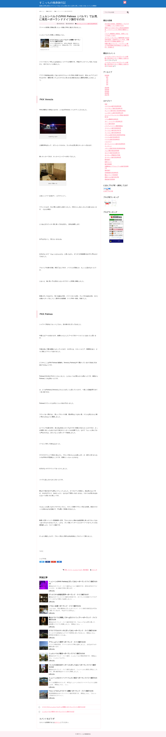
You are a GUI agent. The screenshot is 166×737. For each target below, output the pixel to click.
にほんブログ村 (108, 191)
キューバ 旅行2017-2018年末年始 (115, 110)
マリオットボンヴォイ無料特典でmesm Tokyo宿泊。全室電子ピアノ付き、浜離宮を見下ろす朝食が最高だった (117, 39)
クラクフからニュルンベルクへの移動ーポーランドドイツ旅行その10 (63, 707)
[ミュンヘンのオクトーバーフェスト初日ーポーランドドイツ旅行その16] (43, 681)
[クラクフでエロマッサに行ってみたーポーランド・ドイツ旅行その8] (43, 634)
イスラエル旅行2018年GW (113, 106)
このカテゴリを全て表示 (116, 237)
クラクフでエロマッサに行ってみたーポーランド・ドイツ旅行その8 (72, 630)
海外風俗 (86, 570)
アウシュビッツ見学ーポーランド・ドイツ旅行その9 (67, 642)
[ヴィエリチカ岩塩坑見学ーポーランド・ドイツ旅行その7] (43, 598)
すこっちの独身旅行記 (52, 2)
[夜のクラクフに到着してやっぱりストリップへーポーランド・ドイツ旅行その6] (43, 621)
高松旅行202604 (110, 179)
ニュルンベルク (77, 570)
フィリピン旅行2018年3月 (113, 132)
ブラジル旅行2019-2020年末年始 (115, 135)
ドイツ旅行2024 (110, 123)
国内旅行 (107, 159)
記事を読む (52, 590)
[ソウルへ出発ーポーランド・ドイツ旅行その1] (43, 609)
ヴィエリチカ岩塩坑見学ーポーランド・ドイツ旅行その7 (69, 594)
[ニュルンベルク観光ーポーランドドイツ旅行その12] (43, 657)
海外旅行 (107, 170)
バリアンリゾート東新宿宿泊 (114, 126)
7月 (107, 79)
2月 (107, 84)
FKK (65, 570)
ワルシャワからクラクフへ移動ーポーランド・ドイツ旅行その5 (71, 691)
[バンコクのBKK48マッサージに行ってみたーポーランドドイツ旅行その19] (43, 668)
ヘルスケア (108, 141)
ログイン (57, 722)
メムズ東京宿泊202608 (112, 150)
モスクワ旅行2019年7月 (112, 153)
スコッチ (94, 570)
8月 (107, 77)
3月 (107, 82)
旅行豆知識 (108, 164)
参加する (121, 238)
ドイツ (70, 570)
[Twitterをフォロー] (124, 2)
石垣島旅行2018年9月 (111, 172)
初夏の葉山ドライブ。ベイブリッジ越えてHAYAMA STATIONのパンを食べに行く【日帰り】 (117, 45)
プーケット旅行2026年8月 (113, 128)
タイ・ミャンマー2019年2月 (113, 121)
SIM (106, 104)
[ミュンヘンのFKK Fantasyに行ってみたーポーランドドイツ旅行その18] (43, 585)
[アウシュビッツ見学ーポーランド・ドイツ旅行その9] (43, 645)
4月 (107, 81)
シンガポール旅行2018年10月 (114, 113)
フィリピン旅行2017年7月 (113, 130)
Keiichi (110, 66)
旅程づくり (108, 162)
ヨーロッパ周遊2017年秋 (112, 155)
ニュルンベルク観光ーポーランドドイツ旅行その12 (67, 653)
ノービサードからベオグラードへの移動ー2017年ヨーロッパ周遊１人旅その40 (117, 58)
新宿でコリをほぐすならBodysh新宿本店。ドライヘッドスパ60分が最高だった (117, 29)
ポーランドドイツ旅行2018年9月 (87, 23)
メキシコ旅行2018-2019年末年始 (115, 148)
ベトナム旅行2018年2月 (112, 137)
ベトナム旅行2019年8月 (112, 139)
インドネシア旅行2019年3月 (113, 108)
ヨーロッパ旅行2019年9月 (113, 157)
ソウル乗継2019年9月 (111, 119)
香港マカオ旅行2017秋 (112, 177)
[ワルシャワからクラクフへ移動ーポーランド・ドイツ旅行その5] (43, 694)
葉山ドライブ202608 (111, 175)
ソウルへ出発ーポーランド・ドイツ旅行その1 (65, 606)
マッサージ (108, 146)
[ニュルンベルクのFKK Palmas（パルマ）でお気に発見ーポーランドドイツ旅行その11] (59, 562)
